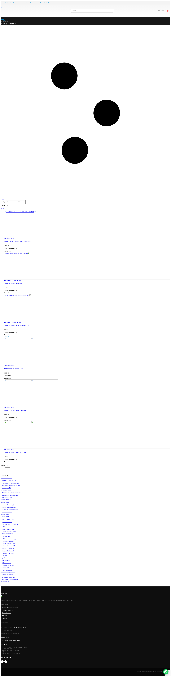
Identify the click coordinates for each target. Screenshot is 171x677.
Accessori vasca (6, 536)
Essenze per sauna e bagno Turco (11, 485)
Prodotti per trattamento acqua (10, 579)
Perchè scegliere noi (18, 2)
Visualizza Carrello (50, 2)
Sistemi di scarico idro (8, 543)
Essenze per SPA (6, 488)
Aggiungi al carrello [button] (11, 248)
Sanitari (4, 555)
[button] (166, 671)
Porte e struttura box (8, 529)
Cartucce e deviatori (8, 548)
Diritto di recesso (6, 613)
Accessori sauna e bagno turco (11, 524)
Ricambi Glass (5, 502)
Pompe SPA (5, 567)
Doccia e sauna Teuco (8, 519)
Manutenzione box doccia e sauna (11, 492)
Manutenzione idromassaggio (10, 495)
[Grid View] (1, 208)
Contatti (42, 2)
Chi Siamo (26, 2)
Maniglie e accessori (8, 553)
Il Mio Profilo (8, 2)
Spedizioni (4, 615)
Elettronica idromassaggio (9, 538)
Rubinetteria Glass (7, 512)
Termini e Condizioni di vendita (10, 607)
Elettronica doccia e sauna (9, 526)
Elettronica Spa (6, 563)
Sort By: (3, 202)
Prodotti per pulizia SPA (8, 577)
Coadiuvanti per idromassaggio (10, 483)
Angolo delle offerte (6, 478)
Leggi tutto (8, 375)
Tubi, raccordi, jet (7, 570)
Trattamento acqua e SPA (8, 572)
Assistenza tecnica (35, 2)
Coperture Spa (6, 560)
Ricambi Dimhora (6, 499)
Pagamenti (4, 618)
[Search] (111, 11)
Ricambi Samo (5, 514)
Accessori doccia (9, 238)
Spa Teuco (4, 558)
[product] (87, 224)
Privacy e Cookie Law (7, 610)
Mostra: (3, 205)
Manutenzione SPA (7, 497)
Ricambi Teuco (5, 516)
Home (2, 2)
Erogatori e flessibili (8, 551)
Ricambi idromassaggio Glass (10, 504)
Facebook (2, 661)
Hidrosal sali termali (7, 574)
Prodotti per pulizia (6, 490)
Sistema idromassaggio (8, 541)
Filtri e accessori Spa (8, 565)
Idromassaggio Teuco (8, 533)
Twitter (5, 661)
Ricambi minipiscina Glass (9, 507)
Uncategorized (5, 581)
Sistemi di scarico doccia (9, 531)
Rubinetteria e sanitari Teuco (9, 545)
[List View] (3, 208)
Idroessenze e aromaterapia (8, 480)
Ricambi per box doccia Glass (12, 280)
